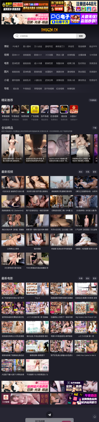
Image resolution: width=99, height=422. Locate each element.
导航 (6, 88)
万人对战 (38, 46)
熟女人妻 (60, 55)
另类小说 (71, 80)
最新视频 (7, 172)
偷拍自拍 (27, 63)
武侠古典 (49, 80)
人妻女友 (38, 80)
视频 (6, 54)
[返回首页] (95, 417)
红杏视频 (60, 88)
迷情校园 (60, 80)
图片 (6, 71)
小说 (6, 80)
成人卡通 (38, 63)
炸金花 (71, 46)
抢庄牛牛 (93, 46)
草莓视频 (38, 88)
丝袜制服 (71, 55)
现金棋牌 (82, 46)
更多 (94, 172)
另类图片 (93, 71)
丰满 (80, 278)
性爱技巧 (93, 80)
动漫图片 (49, 71)
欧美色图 (38, 71)
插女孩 (16, 88)
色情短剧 (71, 88)
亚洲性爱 (16, 63)
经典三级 (71, 63)
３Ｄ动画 (49, 55)
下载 (94, 128)
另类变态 (93, 63)
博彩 (6, 46)
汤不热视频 (49, 88)
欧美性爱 (49, 63)
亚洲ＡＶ (16, 55)
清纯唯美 (71, 71)
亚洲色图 (27, 71)
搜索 (81, 36)
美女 (80, 172)
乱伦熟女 (82, 63)
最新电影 (7, 278)
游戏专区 (49, 46)
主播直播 (82, 55)
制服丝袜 (60, 63)
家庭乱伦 (27, 80)
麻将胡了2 (60, 46)
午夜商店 (27, 88)
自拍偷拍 (27, 55)
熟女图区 (82, 71)
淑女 (87, 278)
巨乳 (87, 172)
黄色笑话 (82, 80)
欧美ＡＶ (38, 55)
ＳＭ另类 (93, 55)
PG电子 (16, 46)
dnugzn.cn (49, 29)
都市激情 (16, 80)
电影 (6, 63)
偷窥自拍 (16, 71)
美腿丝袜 (60, 71)
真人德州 (27, 46)
